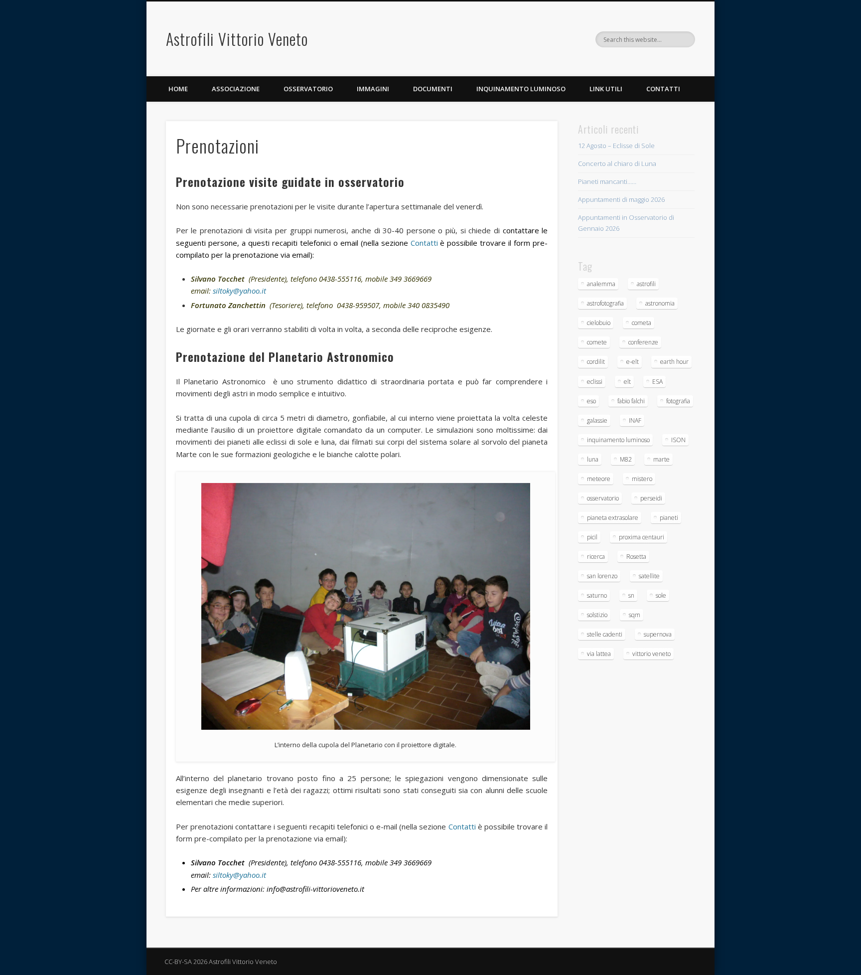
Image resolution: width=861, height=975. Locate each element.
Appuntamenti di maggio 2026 (621, 199)
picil (592, 537)
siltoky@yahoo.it (239, 291)
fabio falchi (631, 401)
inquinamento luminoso (618, 440)
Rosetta (636, 556)
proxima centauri (641, 537)
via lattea (599, 654)
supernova (658, 634)
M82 (626, 459)
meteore (598, 479)
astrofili (646, 284)
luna (592, 459)
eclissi (594, 381)
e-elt (632, 361)
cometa (641, 323)
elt (627, 381)
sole (661, 595)
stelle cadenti (604, 634)
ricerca (596, 556)
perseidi (651, 498)
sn (631, 595)
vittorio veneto (651, 654)
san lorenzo (602, 576)
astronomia (660, 303)
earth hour (674, 361)
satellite (649, 576)
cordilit (596, 361)
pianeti (669, 517)
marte (661, 459)
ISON (678, 440)
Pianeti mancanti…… (607, 181)
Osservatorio (308, 88)
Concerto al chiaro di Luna (617, 163)
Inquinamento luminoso (521, 88)
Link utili (605, 88)
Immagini (373, 88)
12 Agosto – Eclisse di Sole (616, 145)
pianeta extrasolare (612, 517)
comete (597, 342)
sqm (634, 615)
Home (178, 88)
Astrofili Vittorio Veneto (237, 38)
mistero (642, 479)
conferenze (643, 342)
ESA (657, 381)
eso (591, 401)
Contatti (663, 88)
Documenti (432, 88)
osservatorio (603, 498)
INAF (635, 420)
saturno (597, 595)
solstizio (597, 615)
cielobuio (598, 323)
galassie (597, 420)
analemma (601, 284)
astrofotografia (605, 303)
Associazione (236, 88)
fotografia (678, 401)
